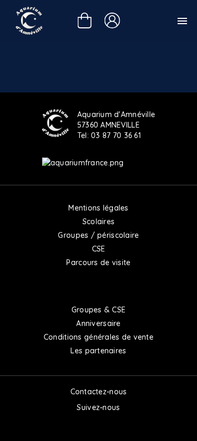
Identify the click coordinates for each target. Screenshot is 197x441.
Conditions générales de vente (98, 337)
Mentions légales (98, 208)
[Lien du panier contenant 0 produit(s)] (84, 22)
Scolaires (98, 221)
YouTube (121, 425)
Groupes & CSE (98, 309)
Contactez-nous (98, 391)
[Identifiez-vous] (112, 20)
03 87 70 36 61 (116, 135)
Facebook (76, 425)
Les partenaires (98, 350)
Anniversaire (98, 323)
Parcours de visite (98, 262)
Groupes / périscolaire (98, 235)
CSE (99, 249)
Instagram (98, 425)
